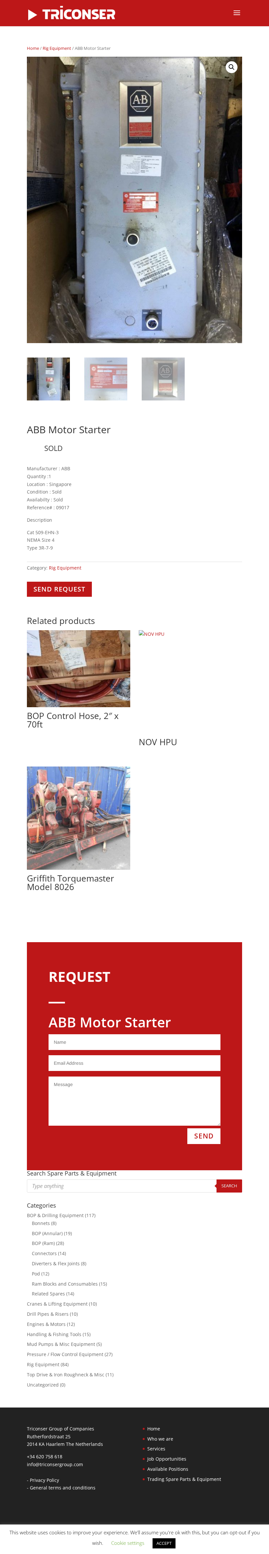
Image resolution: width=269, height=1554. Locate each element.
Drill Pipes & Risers (48, 1314)
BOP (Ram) (43, 1243)
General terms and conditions (62, 1488)
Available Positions (167, 1469)
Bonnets (41, 1223)
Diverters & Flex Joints (56, 1263)
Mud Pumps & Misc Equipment (61, 1344)
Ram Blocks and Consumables (65, 1284)
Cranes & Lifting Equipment (57, 1304)
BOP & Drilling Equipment (55, 1215)
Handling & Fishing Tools (54, 1334)
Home (33, 48)
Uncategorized (43, 1385)
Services (156, 1449)
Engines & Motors (46, 1324)
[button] (232, 67)
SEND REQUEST (59, 589)
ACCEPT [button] (164, 1543)
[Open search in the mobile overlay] (134, 1186)
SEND (204, 1135)
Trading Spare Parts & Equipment (184, 1479)
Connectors (44, 1253)
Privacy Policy (44, 1480)
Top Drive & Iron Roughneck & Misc (65, 1374)
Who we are (160, 1439)
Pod (36, 1274)
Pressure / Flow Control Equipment (65, 1354)
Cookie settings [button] (127, 1543)
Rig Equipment (57, 48)
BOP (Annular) (47, 1233)
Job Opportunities (166, 1459)
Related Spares (48, 1294)
